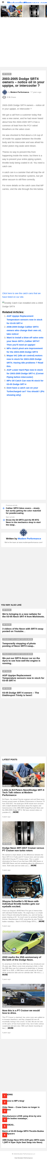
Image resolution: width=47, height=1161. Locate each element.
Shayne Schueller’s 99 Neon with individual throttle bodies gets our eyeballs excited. (21, 904)
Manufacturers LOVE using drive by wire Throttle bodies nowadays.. (21, 1117)
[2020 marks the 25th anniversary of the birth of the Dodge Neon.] (23, 942)
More (16, 812)
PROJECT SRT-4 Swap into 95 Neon (17, 639)
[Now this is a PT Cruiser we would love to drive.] (23, 996)
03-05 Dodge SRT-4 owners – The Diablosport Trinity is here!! (20, 694)
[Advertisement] (23, 42)
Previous (1, 11)
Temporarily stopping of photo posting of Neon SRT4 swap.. (19, 644)
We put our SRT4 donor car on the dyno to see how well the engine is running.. (21, 661)
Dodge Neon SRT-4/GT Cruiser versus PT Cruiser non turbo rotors (33, 14)
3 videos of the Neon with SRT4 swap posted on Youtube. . (22, 630)
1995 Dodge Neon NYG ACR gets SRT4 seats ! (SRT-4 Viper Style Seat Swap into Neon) (23, 1141)
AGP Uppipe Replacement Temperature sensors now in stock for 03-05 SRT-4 (24, 319)
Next (46, 11)
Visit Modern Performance (23, 1158)
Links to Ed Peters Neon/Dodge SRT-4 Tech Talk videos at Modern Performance (11, 14)
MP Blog (6, 610)
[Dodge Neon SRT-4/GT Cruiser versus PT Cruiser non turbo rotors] (34, 11)
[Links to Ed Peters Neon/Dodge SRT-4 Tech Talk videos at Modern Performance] (11, 11)
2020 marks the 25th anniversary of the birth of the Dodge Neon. (21, 958)
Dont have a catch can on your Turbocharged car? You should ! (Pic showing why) (25, 391)
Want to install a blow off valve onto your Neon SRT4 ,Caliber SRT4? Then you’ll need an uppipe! (25, 341)
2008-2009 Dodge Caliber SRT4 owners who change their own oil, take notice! (24, 330)
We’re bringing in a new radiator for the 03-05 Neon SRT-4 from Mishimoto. (23, 615)
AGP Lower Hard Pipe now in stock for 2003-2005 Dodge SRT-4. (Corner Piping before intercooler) (25, 373)
